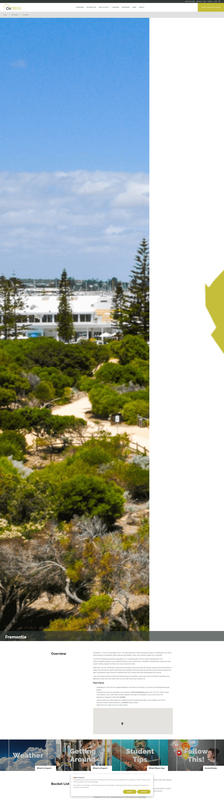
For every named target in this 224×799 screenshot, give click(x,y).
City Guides (14, 15)
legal (93, 782)
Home (5, 15)
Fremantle (25, 15)
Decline (143, 791)
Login (215, 1)
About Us (199, 1)
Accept (129, 791)
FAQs (204, 1)
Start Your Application (211, 7)
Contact (210, 1)
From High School (190, 1)
